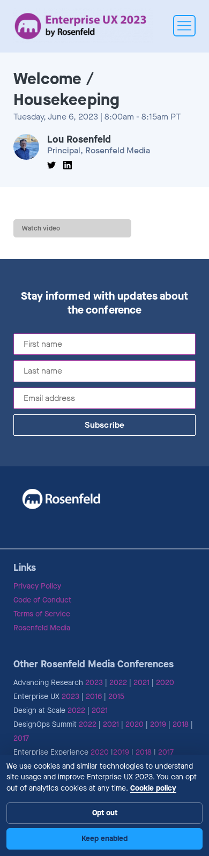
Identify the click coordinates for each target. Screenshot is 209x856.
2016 (94, 696)
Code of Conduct (42, 600)
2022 (118, 683)
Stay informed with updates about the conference (105, 303)
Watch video (41, 228)
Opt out (104, 813)
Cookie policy (153, 788)
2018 (181, 724)
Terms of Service (41, 614)
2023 (94, 683)
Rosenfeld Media (41, 628)
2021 (141, 683)
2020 (165, 683)
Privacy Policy (37, 586)
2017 (21, 738)
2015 (116, 696)
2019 (158, 724)
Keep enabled (104, 838)
